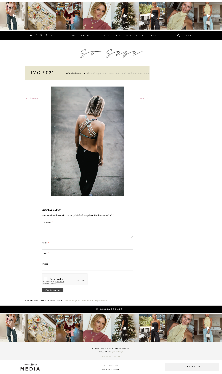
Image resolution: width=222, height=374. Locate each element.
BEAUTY (118, 35)
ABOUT (154, 35)
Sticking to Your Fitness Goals (105, 73)
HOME (74, 35)
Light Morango (116, 351)
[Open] (14, 16)
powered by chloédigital (111, 356)
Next (145, 98)
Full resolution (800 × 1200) (136, 73)
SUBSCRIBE (141, 35)
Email (45, 253)
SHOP (129, 35)
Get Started (192, 367)
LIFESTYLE (104, 35)
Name (45, 243)
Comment (47, 222)
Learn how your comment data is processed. (86, 301)
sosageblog (13, 4)
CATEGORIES (87, 35)
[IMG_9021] (87, 141)
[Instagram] (25, 26)
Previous (31, 98)
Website (46, 264)
